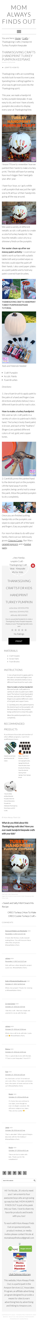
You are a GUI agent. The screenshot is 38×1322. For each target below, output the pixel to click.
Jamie (7, 1127)
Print (19, 641)
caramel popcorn (10, 544)
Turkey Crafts (5, 898)
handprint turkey (12, 896)
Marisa (7, 1049)
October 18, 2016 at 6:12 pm (15, 1130)
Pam (6, 1071)
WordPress (24, 1319)
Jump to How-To (11, 67)
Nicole (11, 1094)
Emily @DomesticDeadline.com (15, 981)
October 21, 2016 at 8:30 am (18, 1097)
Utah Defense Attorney (20, 1274)
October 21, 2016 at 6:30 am (15, 1074)
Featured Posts (14, 894)
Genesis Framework (26, 1317)
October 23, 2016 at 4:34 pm (15, 1006)
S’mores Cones (15, 540)
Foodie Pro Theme (23, 1315)
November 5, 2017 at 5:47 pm (15, 934)
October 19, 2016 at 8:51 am (18, 1150)
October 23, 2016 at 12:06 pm (15, 1029)
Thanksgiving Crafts (29, 896)
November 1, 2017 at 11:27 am (15, 961)
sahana (7, 958)
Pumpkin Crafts (20, 896)
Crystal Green (10, 1004)
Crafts (9, 894)
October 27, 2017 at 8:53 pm (15, 984)
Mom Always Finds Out (19, 14)
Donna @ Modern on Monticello (16, 931)
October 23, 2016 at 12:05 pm (15, 1052)
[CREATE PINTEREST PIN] (33, 566)
